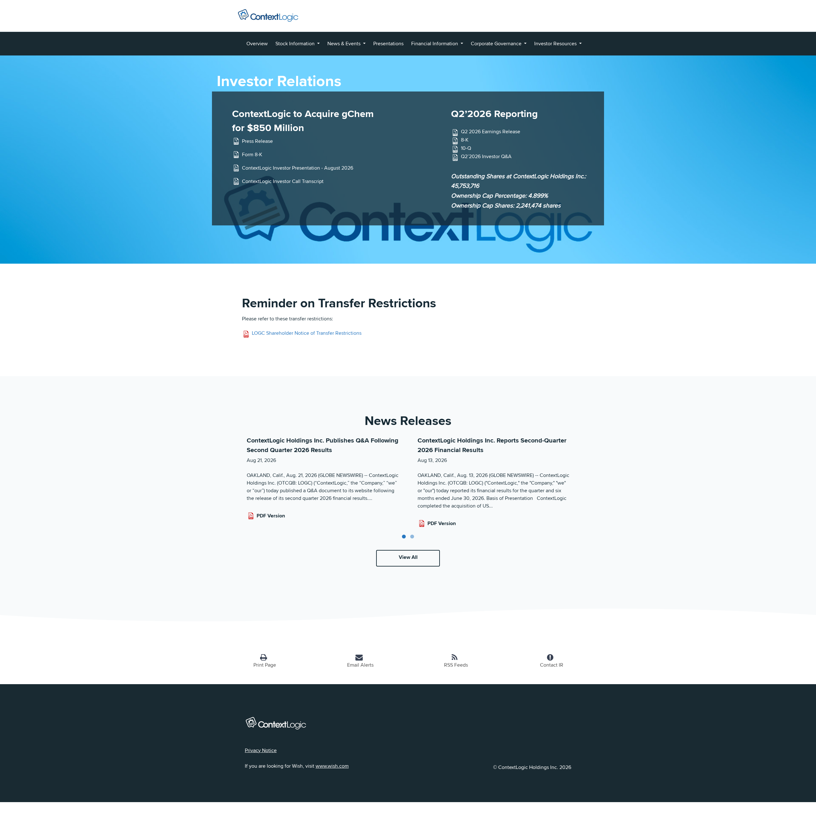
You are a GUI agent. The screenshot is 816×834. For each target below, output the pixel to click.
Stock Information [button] (295, 43)
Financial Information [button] (435, 43)
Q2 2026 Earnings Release (490, 131)
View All (408, 557)
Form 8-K (252, 154)
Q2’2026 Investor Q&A (486, 156)
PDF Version (271, 515)
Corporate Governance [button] (497, 43)
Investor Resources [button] (556, 43)
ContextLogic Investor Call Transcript (283, 181)
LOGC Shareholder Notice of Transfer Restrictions (306, 333)
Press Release (257, 141)
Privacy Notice (261, 750)
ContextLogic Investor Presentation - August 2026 (297, 168)
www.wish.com (332, 766)
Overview (257, 43)
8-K (465, 140)
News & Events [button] (344, 43)
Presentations (388, 43)
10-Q (466, 148)
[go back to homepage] (268, 14)
